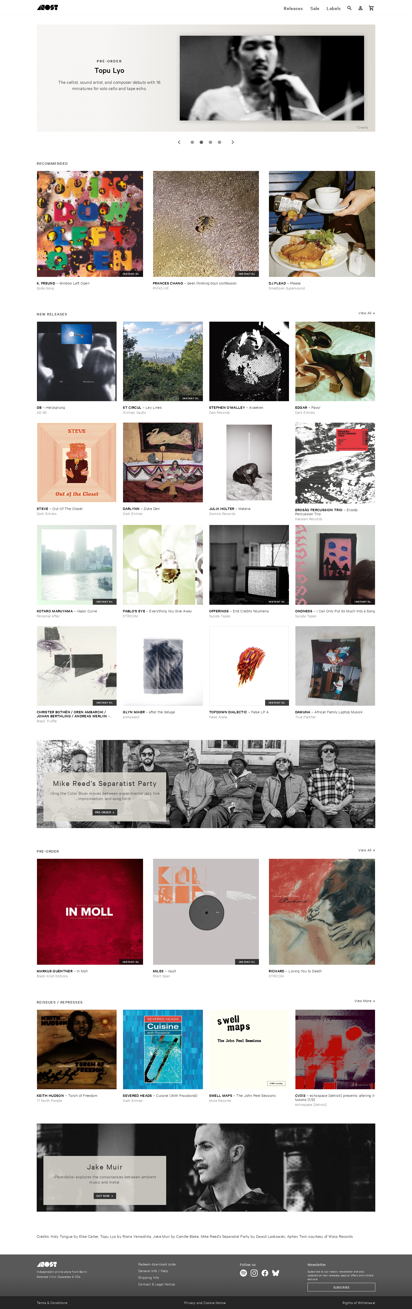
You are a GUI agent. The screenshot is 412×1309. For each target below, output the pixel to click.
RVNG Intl (161, 288)
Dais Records (219, 412)
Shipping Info (148, 1277)
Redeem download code (157, 1264)
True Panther (305, 716)
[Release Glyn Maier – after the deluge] (163, 666)
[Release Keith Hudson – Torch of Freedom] (77, 1049)
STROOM (130, 616)
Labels (334, 8)
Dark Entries (305, 412)
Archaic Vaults (134, 412)
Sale (314, 8)
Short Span (161, 976)
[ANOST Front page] (49, 8)
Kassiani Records (308, 518)
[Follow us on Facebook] (264, 1273)
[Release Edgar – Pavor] (335, 361)
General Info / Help (153, 1270)
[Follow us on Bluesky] (275, 1273)
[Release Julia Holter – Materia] (249, 462)
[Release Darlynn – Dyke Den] (163, 462)
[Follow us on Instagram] (254, 1273)
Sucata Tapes (220, 616)
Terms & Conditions (52, 1302)
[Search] (349, 8)
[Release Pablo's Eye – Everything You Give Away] (163, 565)
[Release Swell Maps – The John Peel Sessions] (249, 1049)
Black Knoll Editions (52, 976)
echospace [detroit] (311, 1104)
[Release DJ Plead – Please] (322, 224)
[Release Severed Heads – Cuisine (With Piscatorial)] (163, 1049)
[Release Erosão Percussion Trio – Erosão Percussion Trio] (335, 463)
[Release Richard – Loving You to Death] (322, 912)
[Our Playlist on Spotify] (243, 1273)
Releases (293, 8)
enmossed (131, 716)
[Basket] (371, 8)
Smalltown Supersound (287, 288)
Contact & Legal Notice (156, 1284)
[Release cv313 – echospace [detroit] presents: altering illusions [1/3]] (335, 1049)
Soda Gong (45, 288)
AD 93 (42, 412)
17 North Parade (49, 1100)
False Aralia (218, 716)
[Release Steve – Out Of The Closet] (77, 462)
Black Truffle (47, 721)
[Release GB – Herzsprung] (77, 361)
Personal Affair (48, 616)
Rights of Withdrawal (359, 1302)
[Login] (360, 8)
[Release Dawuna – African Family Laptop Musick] (335, 666)
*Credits (362, 127)
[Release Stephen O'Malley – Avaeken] (249, 361)
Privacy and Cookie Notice (205, 1302)
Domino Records (222, 513)
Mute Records (220, 1100)
